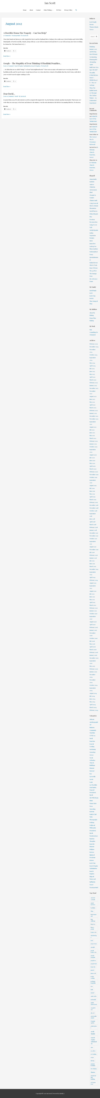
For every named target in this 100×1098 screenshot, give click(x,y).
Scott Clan (92, 863)
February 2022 (94, 410)
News (91, 806)
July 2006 (92, 641)
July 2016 (92, 552)
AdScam (92, 719)
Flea (91, 217)
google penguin (93, 956)
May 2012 (92, 599)
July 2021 (92, 430)
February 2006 (94, 652)
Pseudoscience (94, 836)
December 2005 (94, 658)
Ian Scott (50, 3)
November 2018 (94, 508)
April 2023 (92, 377)
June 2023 (92, 371)
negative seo (93, 1008)
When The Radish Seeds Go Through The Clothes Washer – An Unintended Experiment (93, 95)
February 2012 (94, 608)
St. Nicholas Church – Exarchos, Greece (94, 152)
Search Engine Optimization (23, 66)
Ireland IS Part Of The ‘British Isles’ (93, 118)
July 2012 (92, 594)
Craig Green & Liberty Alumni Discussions (94, 205)
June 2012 (92, 597)
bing (92, 911)
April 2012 (92, 602)
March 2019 (93, 499)
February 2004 (94, 710)
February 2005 (94, 669)
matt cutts (93, 996)
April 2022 (92, 405)
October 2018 (93, 511)
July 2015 (92, 561)
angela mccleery (93, 903)
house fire (93, 967)
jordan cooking (93, 977)
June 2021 (92, 432)
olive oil (92, 1013)
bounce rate (93, 932)
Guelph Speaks (94, 230)
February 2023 (94, 382)
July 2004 (92, 696)
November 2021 (94, 419)
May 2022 (92, 402)
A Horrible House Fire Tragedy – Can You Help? (25, 33)
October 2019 (93, 477)
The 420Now (93, 271)
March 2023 (93, 380)
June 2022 (92, 399)
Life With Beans (94, 798)
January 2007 (93, 630)
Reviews (92, 852)
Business (92, 727)
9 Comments (7, 35)
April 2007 (92, 624)
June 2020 (92, 460)
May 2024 (92, 363)
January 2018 (93, 530)
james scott (93, 973)
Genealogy (93, 752)
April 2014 (92, 577)
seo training (93, 1054)
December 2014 (94, 569)
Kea (91, 774)
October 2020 (93, 447)
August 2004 (93, 693)
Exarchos (92, 741)
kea (92, 986)
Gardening (93, 749)
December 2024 (94, 347)
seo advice (93, 1051)
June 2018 (92, 519)
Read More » (7, 56)
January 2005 (93, 672)
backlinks (93, 908)
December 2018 (94, 505)
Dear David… (9, 93)
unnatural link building (93, 1077)
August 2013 (93, 583)
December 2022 (94, 388)
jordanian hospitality (93, 982)
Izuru (91, 241)
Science (92, 860)
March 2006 (93, 649)
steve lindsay (94, 1068)
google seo (93, 960)
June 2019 (92, 491)
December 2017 (94, 533)
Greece (92, 755)
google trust (94, 963)
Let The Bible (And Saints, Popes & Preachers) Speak (93, 790)
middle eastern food (94, 1003)
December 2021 (94, 416)
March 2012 (93, 605)
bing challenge (93, 920)
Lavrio (91, 779)
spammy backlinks (93, 1064)
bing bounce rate (94, 915)
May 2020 (92, 463)
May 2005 (92, 666)
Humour (92, 768)
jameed (92, 970)
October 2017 (93, 538)
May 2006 (92, 644)
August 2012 (93, 591)
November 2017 (94, 536)
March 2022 (93, 407)
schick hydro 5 (94, 1027)
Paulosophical (94, 252)
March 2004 (93, 707)
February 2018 (94, 527)
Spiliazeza (92, 882)
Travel (91, 884)
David (16, 96)
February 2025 (94, 344)
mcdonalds (93, 999)
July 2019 (92, 488)
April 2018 (92, 522)
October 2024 (93, 355)
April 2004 (93, 704)
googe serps (94, 943)
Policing (92, 822)
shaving (92, 1060)
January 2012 (93, 611)
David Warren (93, 211)
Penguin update (93, 1022)
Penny (91, 254)
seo (92, 1047)
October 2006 (93, 638)
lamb (92, 989)
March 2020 (93, 469)
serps (92, 1057)
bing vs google (92, 928)
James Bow (93, 243)
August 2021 (93, 427)
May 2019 (92, 494)
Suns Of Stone (94, 268)
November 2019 (94, 474)
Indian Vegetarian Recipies (93, 235)
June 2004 (92, 699)
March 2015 (93, 566)
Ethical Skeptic (94, 214)
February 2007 (94, 627)
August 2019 (93, 485)
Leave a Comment (8, 66)
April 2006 (93, 647)
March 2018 (93, 524)
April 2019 (92, 497)
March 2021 (93, 438)
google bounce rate (93, 951)
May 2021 (92, 435)
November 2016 (94, 549)
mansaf (92, 993)
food (92, 940)
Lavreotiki (92, 776)
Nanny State (93, 803)
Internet (92, 771)
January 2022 (93, 413)
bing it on (93, 924)
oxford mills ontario (93, 1017)
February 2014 (94, 580)
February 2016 (94, 555)
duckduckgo (94, 936)
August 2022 (93, 396)
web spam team (93, 1083)
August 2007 (93, 622)
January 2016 (93, 558)
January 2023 (93, 385)
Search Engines (35, 66)
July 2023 (92, 368)
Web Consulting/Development (94, 332)
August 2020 (93, 455)
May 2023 (92, 374)
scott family (93, 1032)
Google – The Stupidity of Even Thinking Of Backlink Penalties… (32, 63)
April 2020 (93, 466)
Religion (92, 849)
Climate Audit (93, 200)
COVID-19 (92, 735)
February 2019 (94, 502)
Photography (93, 819)
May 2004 (92, 702)
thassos (93, 1072)
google (93, 947)
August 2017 (93, 547)
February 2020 (94, 472)
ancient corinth (93, 898)
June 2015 (92, 563)
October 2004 (93, 685)
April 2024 (92, 366)
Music (91, 800)
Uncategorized (16, 35)
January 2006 (93, 655)
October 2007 (93, 613)
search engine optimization (94, 1040)
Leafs (91, 782)
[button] (76, 10)
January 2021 (93, 444)
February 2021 (94, 441)
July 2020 (92, 457)
